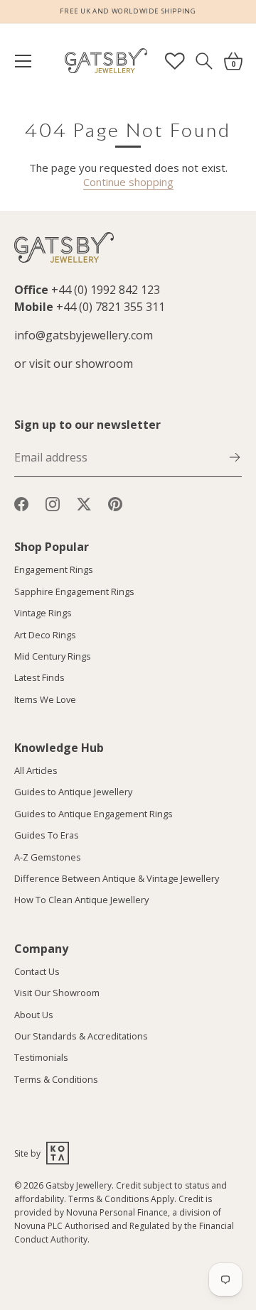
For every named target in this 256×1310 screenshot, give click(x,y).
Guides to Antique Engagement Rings (93, 813)
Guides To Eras (46, 835)
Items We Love (45, 699)
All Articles (36, 770)
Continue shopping (128, 182)
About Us (33, 1014)
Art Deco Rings (45, 634)
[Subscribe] (235, 456)
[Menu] (30, 61)
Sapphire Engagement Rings (74, 591)
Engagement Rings (53, 569)
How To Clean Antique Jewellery (81, 899)
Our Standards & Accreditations (81, 1036)
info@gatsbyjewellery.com (83, 335)
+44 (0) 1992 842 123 (105, 290)
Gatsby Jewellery (79, 1185)
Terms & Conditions (56, 1079)
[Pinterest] (115, 503)
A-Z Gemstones (47, 857)
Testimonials (41, 1057)
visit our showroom (81, 363)
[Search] (204, 61)
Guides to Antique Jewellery (73, 791)
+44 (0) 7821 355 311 (110, 307)
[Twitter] (84, 503)
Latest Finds (39, 677)
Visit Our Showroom (57, 992)
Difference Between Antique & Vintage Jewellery (116, 878)
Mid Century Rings (52, 656)
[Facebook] (21, 503)
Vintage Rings (43, 612)
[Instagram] (53, 503)
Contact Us (37, 971)
